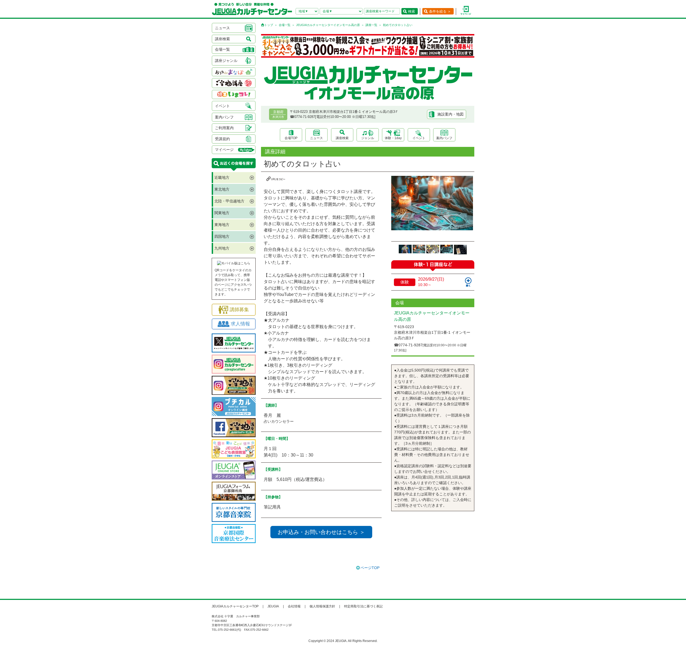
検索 (411, 11)
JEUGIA (273, 606)
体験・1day (393, 138)
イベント (418, 138)
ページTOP (369, 568)
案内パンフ (444, 138)
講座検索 (342, 138)
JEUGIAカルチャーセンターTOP (235, 606)
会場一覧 (284, 25)
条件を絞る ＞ (440, 11)
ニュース (316, 138)
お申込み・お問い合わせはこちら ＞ (321, 532)
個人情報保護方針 (322, 606)
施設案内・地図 (450, 114)
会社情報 (294, 606)
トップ (268, 25)
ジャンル (367, 138)
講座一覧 (371, 25)
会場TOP (291, 138)
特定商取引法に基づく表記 (363, 606)
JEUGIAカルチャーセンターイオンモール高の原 (328, 25)
